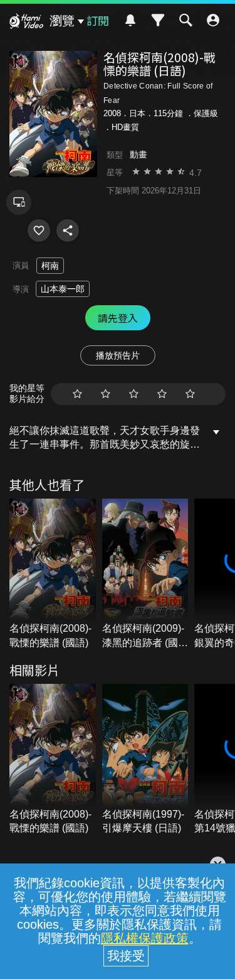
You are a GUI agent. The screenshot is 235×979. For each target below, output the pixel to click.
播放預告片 (118, 355)
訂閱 (97, 20)
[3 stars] (134, 394)
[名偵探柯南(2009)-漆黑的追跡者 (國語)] (145, 574)
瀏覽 (62, 21)
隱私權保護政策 (145, 938)
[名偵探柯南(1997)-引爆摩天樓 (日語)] (145, 759)
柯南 (50, 266)
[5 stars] (190, 394)
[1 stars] (77, 394)
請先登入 (118, 317)
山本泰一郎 (63, 289)
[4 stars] (162, 394)
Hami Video (26, 22)
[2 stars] (105, 394)
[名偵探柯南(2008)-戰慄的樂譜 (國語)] (52, 574)
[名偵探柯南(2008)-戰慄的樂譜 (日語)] (39, 230)
